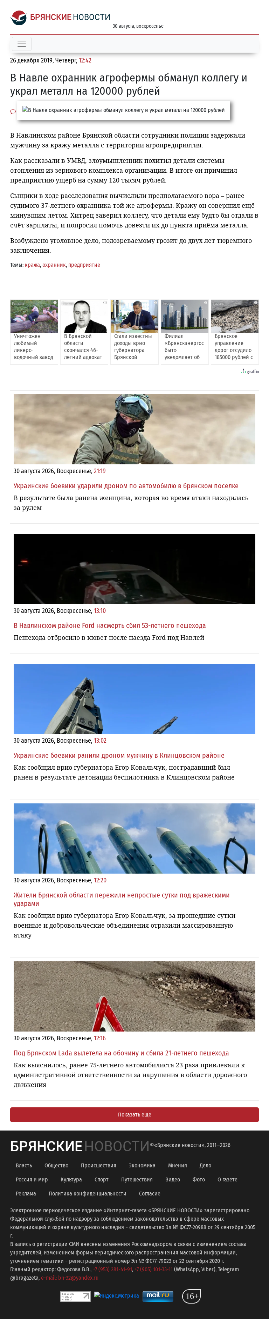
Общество (56, 1165)
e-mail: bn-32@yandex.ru (69, 1277)
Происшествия (98, 1165)
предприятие (84, 264)
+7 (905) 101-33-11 (153, 1269)
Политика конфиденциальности (87, 1193)
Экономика (142, 1165)
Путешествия (137, 1179)
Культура (71, 1179)
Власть (24, 1165)
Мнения (177, 1165)
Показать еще (134, 1114)
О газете (227, 1179)
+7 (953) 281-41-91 (112, 1269)
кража (32, 264)
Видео (172, 1179)
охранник (54, 264)
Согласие (149, 1193)
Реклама (26, 1193)
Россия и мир (32, 1179)
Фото (199, 1179)
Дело (205, 1165)
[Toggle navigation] (22, 44)
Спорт (102, 1179)
